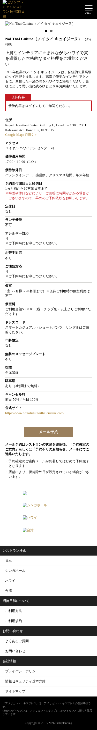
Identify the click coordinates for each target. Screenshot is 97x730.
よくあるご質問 (17, 641)
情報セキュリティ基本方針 (25, 681)
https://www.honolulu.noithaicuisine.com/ (34, 413)
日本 (8, 561)
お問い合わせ (15, 651)
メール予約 (48, 432)
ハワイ (10, 581)
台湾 (8, 591)
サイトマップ (15, 691)
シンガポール (15, 571)
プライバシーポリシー (22, 671)
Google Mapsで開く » (21, 135)
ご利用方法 (13, 611)
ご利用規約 (13, 621)
